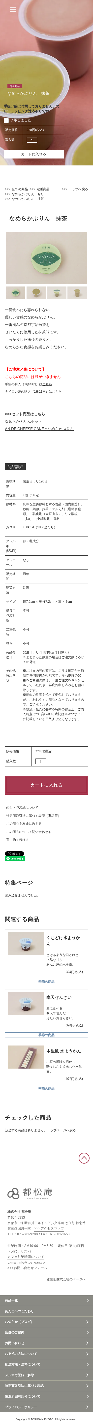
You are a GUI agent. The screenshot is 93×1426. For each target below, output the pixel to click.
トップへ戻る (78, 189)
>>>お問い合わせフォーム (27, 1268)
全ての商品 (20, 189)
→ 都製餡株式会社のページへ (64, 1279)
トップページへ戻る (61, 1130)
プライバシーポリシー (21, 1407)
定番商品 (43, 189)
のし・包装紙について (22, 807)
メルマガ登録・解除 (19, 1375)
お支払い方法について (21, 1354)
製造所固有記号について (22, 1396)
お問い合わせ (14, 1343)
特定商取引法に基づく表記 (24, 1386)
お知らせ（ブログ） (19, 1322)
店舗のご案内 (14, 1332)
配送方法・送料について (22, 1364)
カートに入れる (33, 154)
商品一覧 (11, 1300)
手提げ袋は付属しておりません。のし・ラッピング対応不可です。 (31, 108)
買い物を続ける (17, 840)
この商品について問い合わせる (28, 832)
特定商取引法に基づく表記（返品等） (33, 816)
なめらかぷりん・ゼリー (29, 194)
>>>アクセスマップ (49, 1228)
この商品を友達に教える (24, 823)
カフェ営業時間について (25, 1257)
